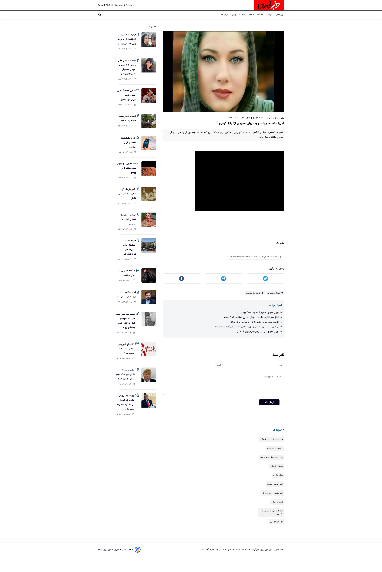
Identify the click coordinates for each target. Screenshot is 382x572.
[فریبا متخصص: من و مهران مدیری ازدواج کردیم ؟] (223, 71)
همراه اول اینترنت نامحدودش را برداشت (128, 142)
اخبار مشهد (278, 493)
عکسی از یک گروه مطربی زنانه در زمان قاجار (127, 194)
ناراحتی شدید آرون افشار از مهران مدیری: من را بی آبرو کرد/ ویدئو (247, 327)
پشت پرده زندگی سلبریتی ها (271, 457)
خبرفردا (255, 549)
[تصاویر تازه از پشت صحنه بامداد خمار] (148, 121)
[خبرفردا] (269, 5)
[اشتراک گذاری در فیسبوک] (181, 278)
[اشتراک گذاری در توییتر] (265, 278)
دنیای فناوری (278, 475)
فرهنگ (242, 14)
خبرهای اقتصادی (276, 466)
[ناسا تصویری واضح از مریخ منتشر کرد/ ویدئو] (148, 168)
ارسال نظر (269, 402)
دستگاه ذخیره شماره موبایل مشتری (272, 512)
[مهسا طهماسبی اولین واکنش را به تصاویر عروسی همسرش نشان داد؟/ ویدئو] (148, 65)
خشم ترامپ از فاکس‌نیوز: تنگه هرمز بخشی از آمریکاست (125, 374)
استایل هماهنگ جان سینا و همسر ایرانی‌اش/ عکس (126, 95)
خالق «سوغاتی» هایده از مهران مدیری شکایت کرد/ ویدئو (251, 317)
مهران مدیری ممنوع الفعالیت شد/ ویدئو (260, 312)
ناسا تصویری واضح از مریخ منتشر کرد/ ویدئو (126, 168)
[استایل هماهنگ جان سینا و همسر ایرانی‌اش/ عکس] (148, 95)
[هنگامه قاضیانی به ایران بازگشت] (148, 275)
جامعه (251, 14)
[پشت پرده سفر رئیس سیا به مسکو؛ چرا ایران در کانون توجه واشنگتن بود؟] (148, 319)
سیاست (269, 14)
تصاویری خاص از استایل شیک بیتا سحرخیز (128, 219)
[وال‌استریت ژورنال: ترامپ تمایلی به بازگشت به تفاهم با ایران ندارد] (148, 400)
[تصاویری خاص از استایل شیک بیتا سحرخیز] (148, 220)
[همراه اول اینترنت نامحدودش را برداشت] (148, 143)
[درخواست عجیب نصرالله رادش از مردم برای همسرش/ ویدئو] (148, 39)
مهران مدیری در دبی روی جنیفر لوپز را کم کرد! (257, 331)
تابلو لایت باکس (276, 521)
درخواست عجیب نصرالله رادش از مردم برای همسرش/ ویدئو (127, 39)
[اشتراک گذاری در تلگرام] (223, 278)
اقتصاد (260, 14)
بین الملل (280, 14)
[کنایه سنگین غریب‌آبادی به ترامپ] (148, 297)
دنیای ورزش (266, 493)
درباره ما (225, 14)
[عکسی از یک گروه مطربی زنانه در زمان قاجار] (148, 194)
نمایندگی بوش (277, 502)
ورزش (234, 14)
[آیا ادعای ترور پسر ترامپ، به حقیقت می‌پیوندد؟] (148, 349)
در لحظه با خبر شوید (275, 448)
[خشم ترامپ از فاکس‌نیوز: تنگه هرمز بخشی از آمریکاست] (148, 375)
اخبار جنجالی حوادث (275, 484)
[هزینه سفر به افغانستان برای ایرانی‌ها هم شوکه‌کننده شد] (148, 245)
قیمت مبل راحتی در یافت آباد (271, 439)
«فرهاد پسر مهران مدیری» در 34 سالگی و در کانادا (254, 322)
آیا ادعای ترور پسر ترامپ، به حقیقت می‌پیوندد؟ (126, 349)
